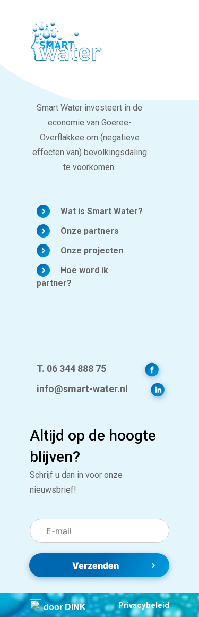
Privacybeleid (143, 605)
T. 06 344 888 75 (71, 368)
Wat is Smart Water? (101, 211)
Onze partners (89, 231)
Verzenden (95, 565)
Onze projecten (91, 251)
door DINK (63, 607)
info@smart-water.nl (82, 388)
